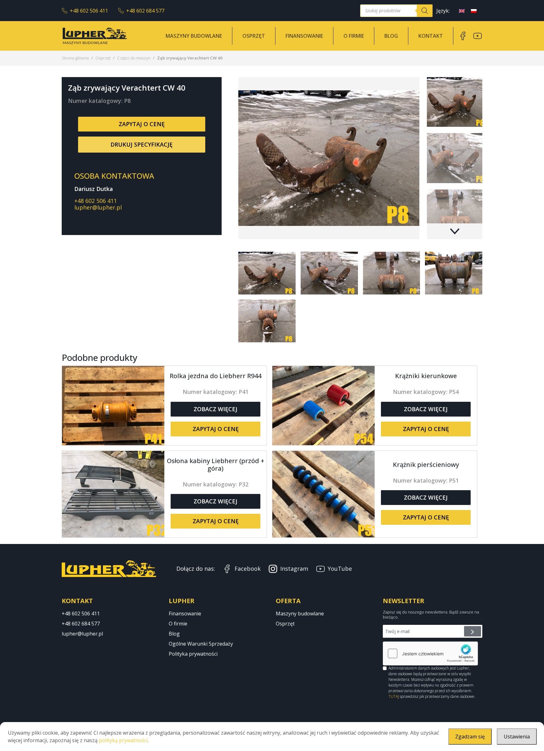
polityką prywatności (123, 740)
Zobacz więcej (215, 409)
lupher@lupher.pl (98, 207)
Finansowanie (304, 35)
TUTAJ (393, 696)
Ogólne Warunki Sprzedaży (201, 643)
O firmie (353, 35)
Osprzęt (253, 35)
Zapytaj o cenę (142, 124)
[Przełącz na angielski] (462, 10)
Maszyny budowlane (194, 35)
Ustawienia (517, 736)
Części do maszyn (133, 58)
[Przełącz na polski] (474, 10)
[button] (454, 231)
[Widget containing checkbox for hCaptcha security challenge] (430, 653)
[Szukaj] (425, 10)
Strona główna (75, 58)
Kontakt (430, 35)
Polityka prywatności (193, 653)
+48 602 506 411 (89, 10)
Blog (391, 35)
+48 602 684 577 (145, 10)
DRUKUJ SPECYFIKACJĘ (141, 144)
